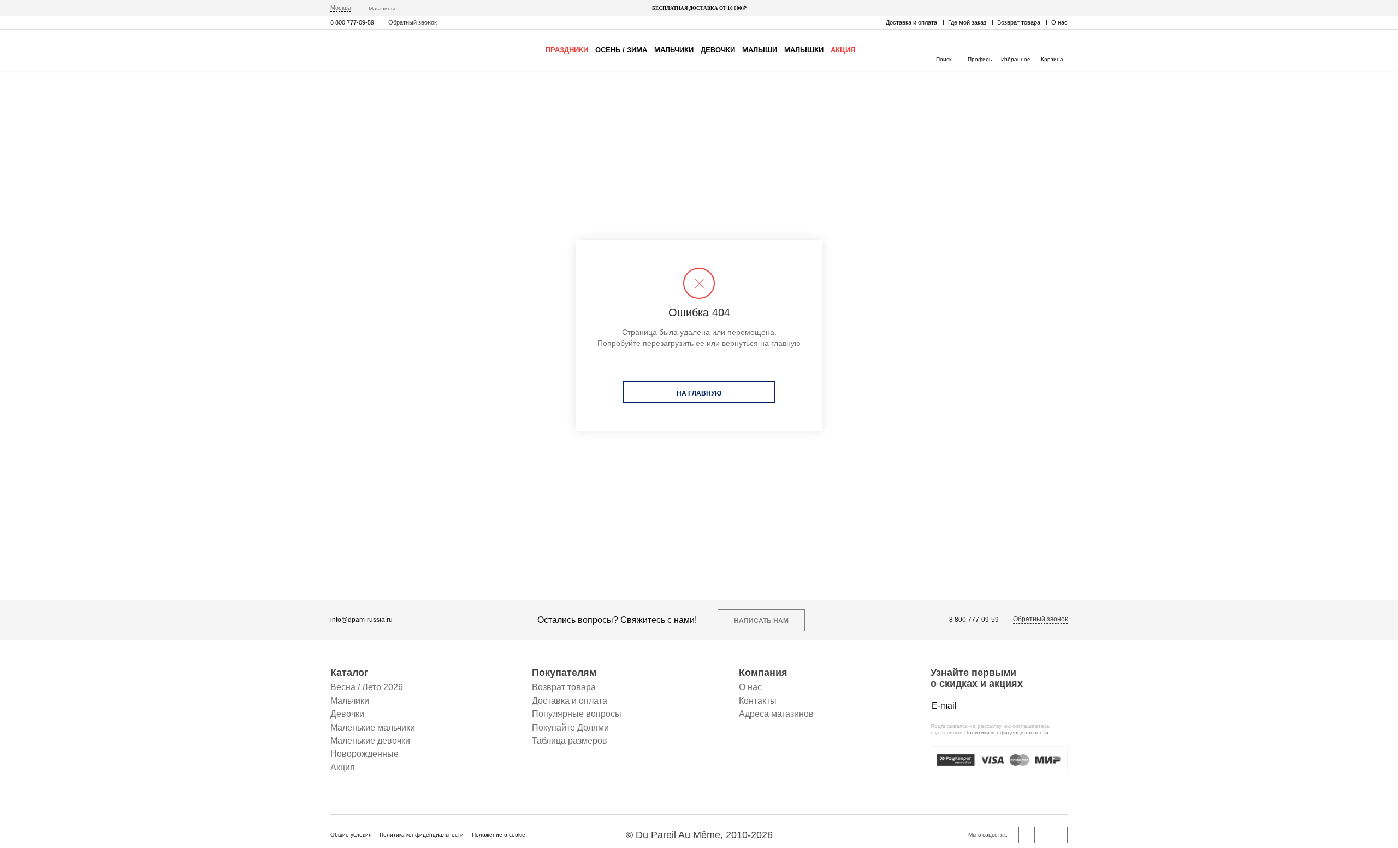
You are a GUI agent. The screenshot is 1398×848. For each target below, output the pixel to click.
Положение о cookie (498, 835)
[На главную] (376, 50)
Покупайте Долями (570, 727)
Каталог (349, 672)
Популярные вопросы (576, 714)
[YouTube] (1043, 835)
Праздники (567, 50)
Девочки (718, 50)
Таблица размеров (569, 740)
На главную (699, 393)
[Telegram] (1059, 835)
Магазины (382, 8)
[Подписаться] (1057, 706)
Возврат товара (1018, 22)
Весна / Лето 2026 (366, 687)
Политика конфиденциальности (422, 835)
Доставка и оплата (911, 22)
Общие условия (350, 835)
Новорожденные (364, 753)
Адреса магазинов (776, 714)
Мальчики (674, 50)
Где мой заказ (967, 22)
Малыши (759, 50)
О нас (1059, 22)
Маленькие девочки (370, 740)
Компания (763, 672)
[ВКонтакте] (1026, 835)
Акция (843, 50)
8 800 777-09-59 (352, 22)
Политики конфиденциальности (1006, 732)
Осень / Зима (621, 50)
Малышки (804, 50)
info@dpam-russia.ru (361, 619)
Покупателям (564, 672)
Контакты (758, 700)
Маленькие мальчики (372, 727)
